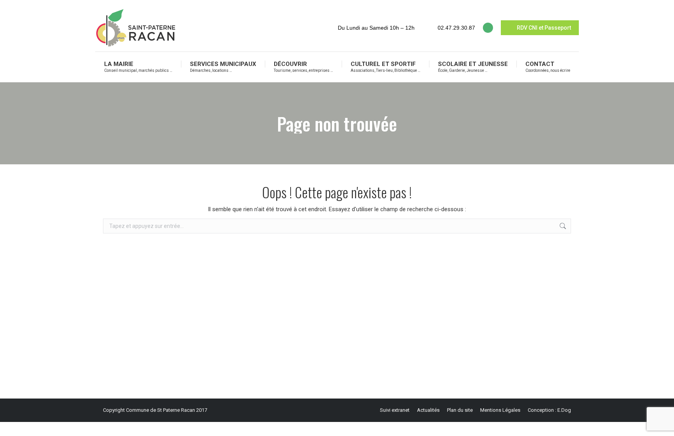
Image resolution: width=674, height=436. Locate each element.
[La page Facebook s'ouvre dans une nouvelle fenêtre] (488, 28)
